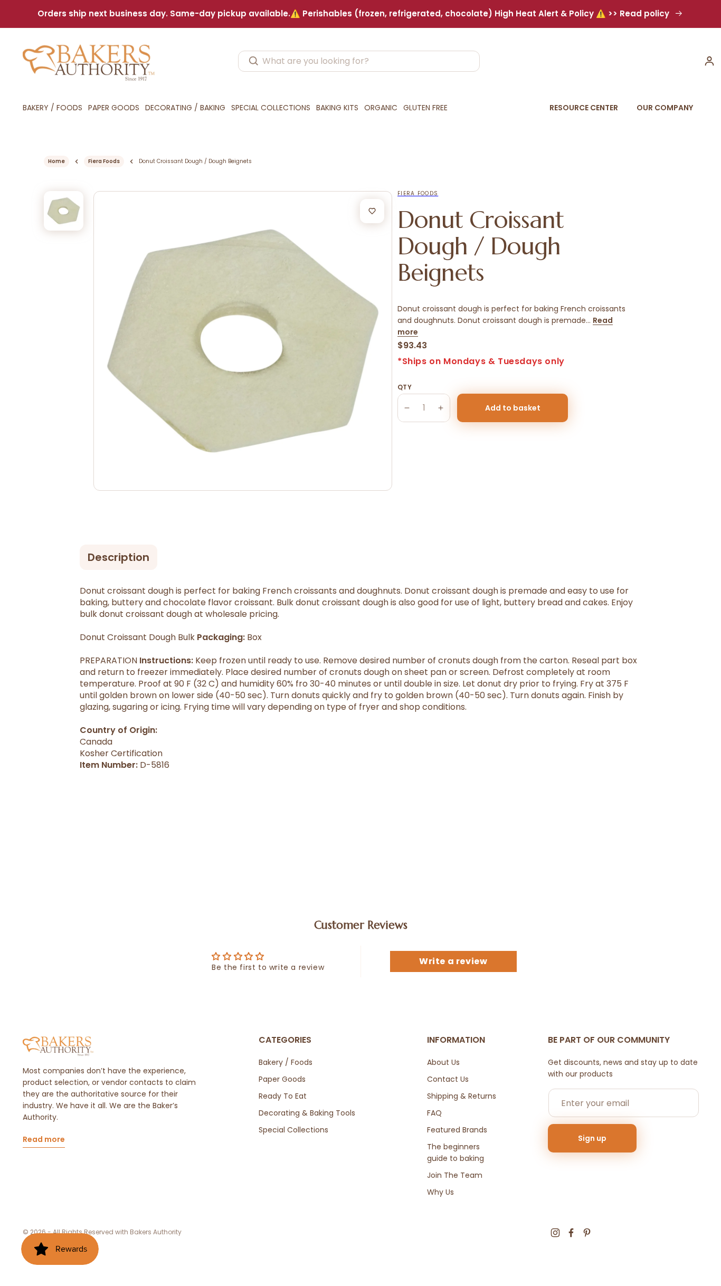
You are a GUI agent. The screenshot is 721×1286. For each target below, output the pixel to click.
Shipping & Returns (461, 1096)
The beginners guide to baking (455, 1152)
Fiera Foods (104, 161)
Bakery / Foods (285, 1062)
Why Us (440, 1192)
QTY (404, 387)
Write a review (453, 961)
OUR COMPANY (665, 107)
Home (56, 161)
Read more (44, 1140)
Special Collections (293, 1130)
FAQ (434, 1113)
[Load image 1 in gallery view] (63, 211)
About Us (443, 1062)
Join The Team (454, 1175)
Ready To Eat (283, 1096)
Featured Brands (457, 1130)
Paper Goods (282, 1079)
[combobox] (359, 61)
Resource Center (583, 107)
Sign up (592, 1138)
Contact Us (448, 1079)
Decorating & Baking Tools (307, 1113)
